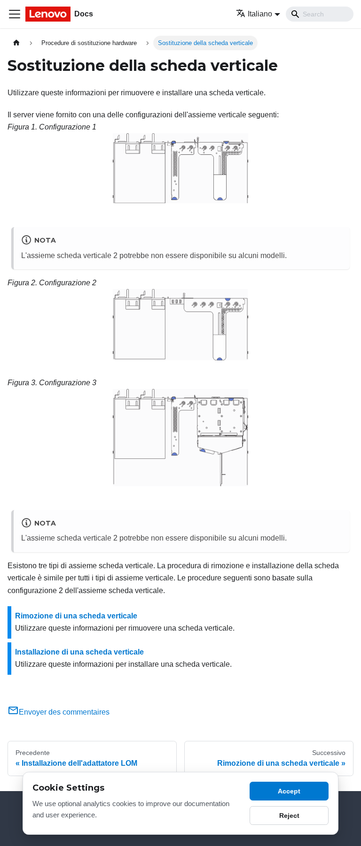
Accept (289, 791)
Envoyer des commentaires (64, 712)
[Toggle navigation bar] (15, 14)
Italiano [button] (260, 14)
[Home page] (16, 43)
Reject (289, 815)
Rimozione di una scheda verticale (76, 616)
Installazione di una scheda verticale (79, 652)
